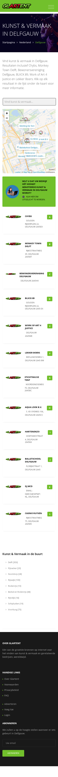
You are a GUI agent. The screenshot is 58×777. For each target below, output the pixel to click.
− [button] (7, 118)
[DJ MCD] (33, 132)
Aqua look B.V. (41, 139)
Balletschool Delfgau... (29, 147)
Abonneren (13, 753)
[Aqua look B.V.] (41, 133)
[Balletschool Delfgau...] (28, 141)
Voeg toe (9, 709)
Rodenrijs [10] (14, 585)
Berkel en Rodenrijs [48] (19, 591)
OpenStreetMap (39, 172)
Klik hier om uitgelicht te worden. (33, 198)
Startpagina (8, 42)
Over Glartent (11, 678)
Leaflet (17, 172)
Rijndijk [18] (13, 597)
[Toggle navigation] (51, 7)
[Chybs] (26, 141)
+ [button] (7, 113)
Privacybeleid (11, 689)
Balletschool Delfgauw (33, 460)
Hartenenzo (30, 152)
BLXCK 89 (29, 298)
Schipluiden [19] (15, 603)
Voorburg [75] (14, 609)
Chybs (28, 216)
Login (7, 715)
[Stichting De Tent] (26, 119)
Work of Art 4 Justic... (35, 155)
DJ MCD (34, 138)
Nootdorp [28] (15, 574)
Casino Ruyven (33, 513)
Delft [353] (13, 562)
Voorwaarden (11, 684)
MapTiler (27, 172)
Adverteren (10, 703)
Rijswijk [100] (14, 579)
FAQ (6, 695)
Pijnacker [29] (14, 568)
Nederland (25, 42)
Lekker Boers (32, 352)
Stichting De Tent (26, 125)
